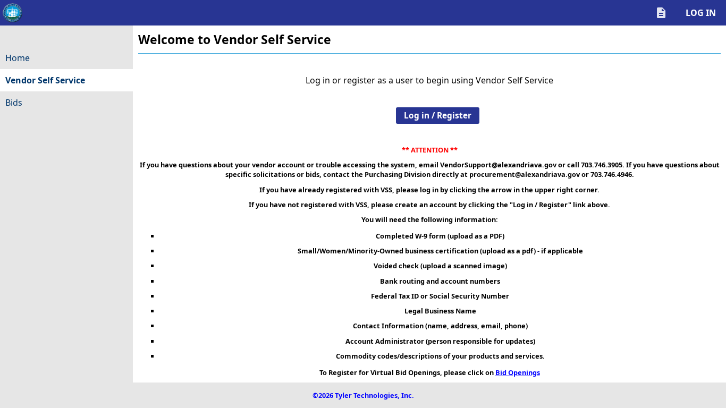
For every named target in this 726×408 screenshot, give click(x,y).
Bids (13, 102)
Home (17, 58)
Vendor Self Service (65, 82)
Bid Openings (517, 372)
